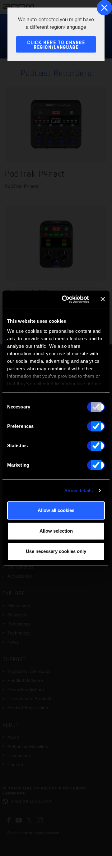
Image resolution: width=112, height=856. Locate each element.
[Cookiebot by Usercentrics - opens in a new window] (65, 299)
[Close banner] (102, 299)
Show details (78, 490)
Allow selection (56, 531)
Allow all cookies (56, 510)
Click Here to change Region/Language (56, 45)
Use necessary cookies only (56, 551)
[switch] (96, 426)
